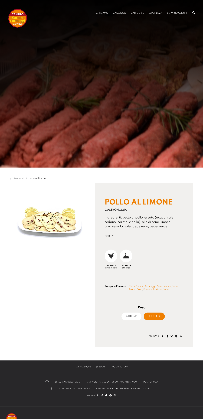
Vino (166, 289)
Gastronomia (164, 286)
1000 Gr (154, 316)
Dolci (139, 289)
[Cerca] (193, 13)
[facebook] (167, 336)
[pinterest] (176, 336)
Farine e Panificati (152, 289)
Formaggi (150, 286)
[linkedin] (163, 336)
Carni (132, 286)
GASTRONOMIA (17, 178)
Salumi (140, 286)
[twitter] (171, 336)
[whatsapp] (181, 336)
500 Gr (131, 316)
